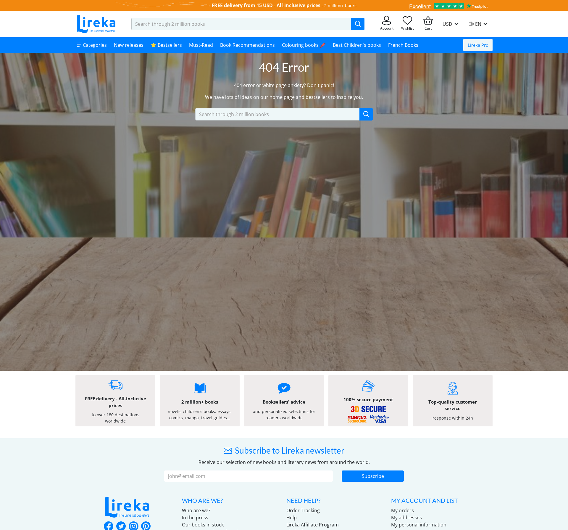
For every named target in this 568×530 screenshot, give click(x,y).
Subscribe (373, 476)
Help (291, 517)
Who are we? (196, 510)
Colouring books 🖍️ (304, 45)
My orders (402, 510)
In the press (195, 517)
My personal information (418, 524)
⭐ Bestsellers (166, 45)
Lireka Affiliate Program (312, 524)
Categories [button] (94, 45)
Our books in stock (203, 524)
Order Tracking (303, 510)
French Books (403, 45)
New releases (128, 45)
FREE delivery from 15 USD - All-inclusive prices (266, 5)
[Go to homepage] (96, 24)
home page (282, 97)
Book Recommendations (247, 45)
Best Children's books (357, 45)
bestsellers (318, 97)
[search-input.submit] (357, 24)
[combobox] (241, 24)
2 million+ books (340, 5)
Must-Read (201, 45)
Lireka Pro (478, 45)
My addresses (406, 517)
